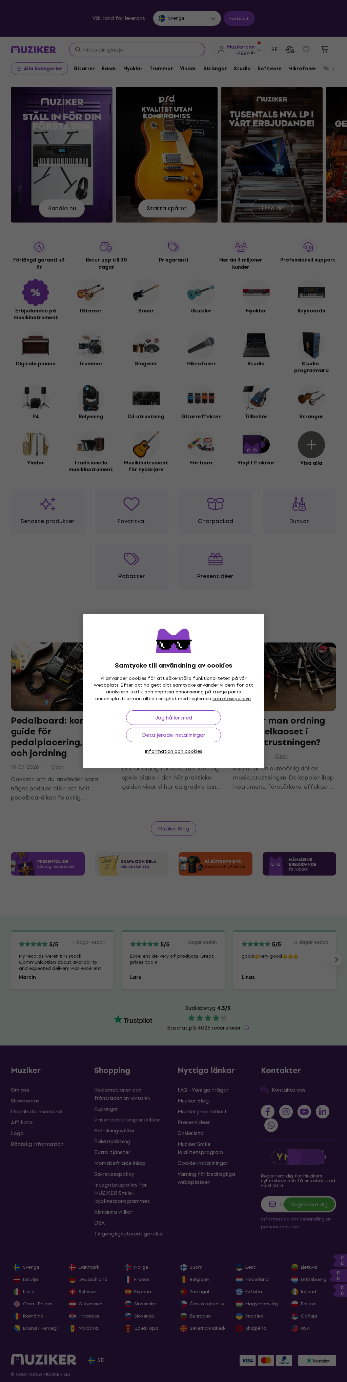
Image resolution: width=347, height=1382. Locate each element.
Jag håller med (173, 717)
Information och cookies (173, 751)
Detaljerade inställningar (173, 735)
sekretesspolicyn (231, 699)
